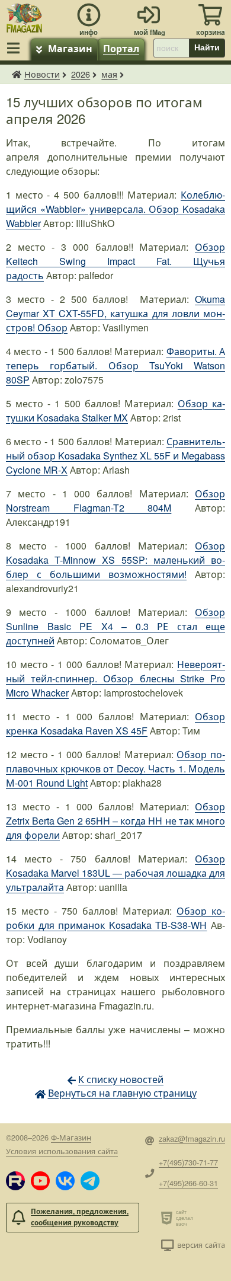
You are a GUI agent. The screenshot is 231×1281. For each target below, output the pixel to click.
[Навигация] (15, 48)
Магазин (70, 48)
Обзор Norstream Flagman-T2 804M (115, 501)
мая (109, 74)
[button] (15, 1180)
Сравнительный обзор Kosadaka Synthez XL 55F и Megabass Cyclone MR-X (115, 456)
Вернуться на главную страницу (122, 1093)
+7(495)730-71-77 (188, 1162)
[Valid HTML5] (168, 1217)
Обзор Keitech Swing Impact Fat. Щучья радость (115, 261)
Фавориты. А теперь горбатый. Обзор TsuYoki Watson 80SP (115, 365)
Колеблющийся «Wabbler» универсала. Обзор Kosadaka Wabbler (115, 209)
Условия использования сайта (62, 1151)
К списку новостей (120, 1079)
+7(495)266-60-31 (188, 1183)
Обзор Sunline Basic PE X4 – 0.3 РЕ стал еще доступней (115, 626)
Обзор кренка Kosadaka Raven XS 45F (115, 723)
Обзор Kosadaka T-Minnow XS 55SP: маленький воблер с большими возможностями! (115, 560)
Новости (42, 74)
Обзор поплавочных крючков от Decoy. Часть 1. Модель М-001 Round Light (115, 768)
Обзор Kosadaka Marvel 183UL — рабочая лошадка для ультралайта (115, 873)
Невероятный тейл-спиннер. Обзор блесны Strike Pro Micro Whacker (115, 678)
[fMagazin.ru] (24, 16)
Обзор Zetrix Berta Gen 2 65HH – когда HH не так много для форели (115, 821)
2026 (80, 74)
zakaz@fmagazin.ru (192, 1138)
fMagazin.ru (16, 74)
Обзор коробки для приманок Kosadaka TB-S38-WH (115, 918)
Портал (121, 48)
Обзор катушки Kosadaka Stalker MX (115, 410)
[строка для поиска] (171, 48)
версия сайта (201, 1244)
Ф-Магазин (71, 1137)
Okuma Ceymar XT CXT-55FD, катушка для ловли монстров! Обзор (115, 313)
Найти (207, 47)
